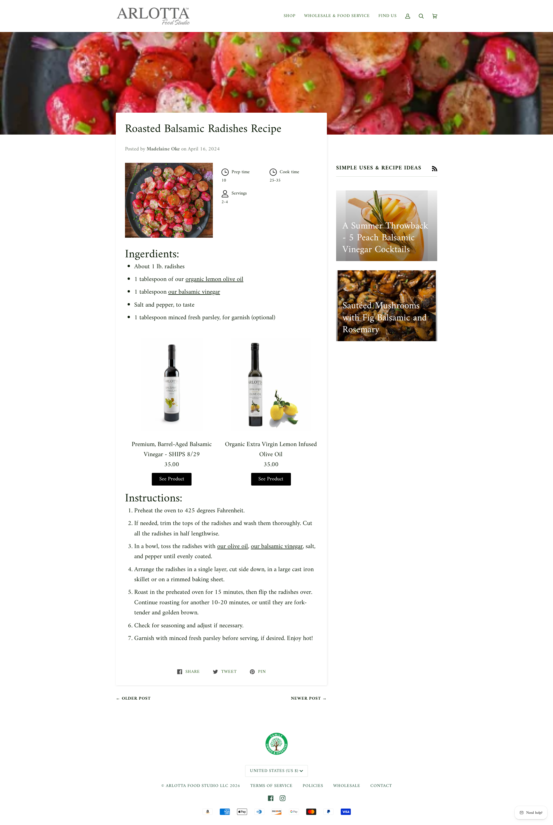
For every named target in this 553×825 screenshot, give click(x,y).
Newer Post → (309, 699)
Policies (313, 786)
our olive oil (232, 546)
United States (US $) (274, 771)
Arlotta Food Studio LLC (197, 786)
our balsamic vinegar (194, 292)
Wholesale (346, 786)
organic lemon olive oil (214, 279)
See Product (171, 479)
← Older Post (133, 699)
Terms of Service (271, 786)
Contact (381, 786)
